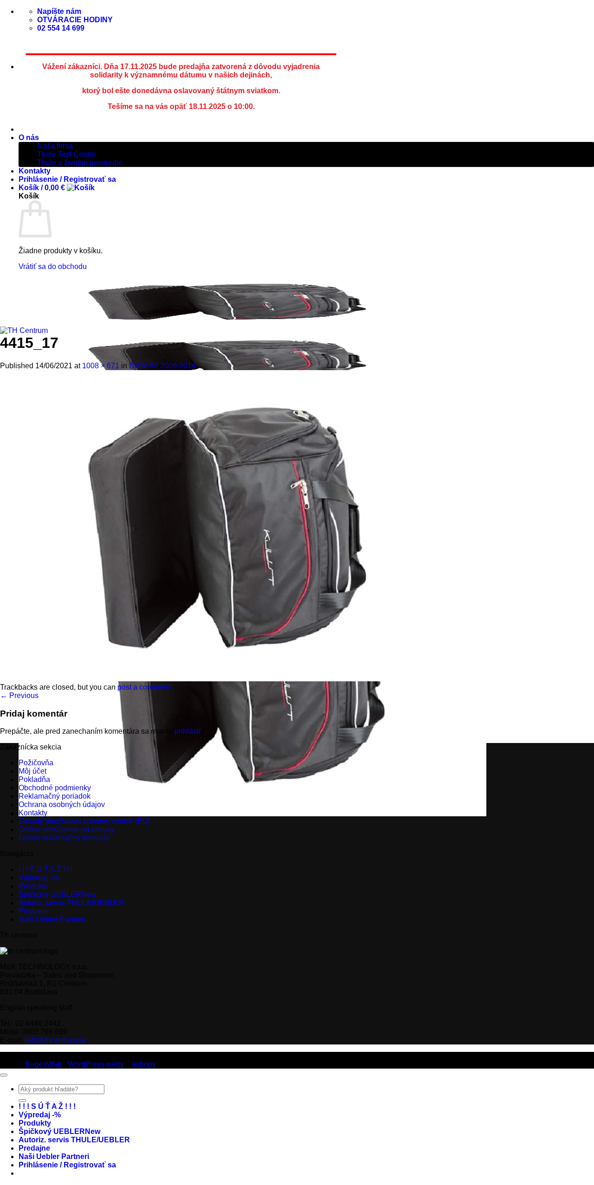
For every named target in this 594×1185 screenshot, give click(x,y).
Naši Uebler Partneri (52, 919)
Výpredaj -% (39, 878)
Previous (19, 695)
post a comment (143, 687)
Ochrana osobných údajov (62, 804)
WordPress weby (96, 1064)
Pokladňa (34, 779)
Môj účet (32, 771)
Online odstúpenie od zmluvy (66, 829)
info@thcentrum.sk (55, 1040)
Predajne (34, 911)
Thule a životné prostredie (80, 163)
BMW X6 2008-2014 (162, 366)
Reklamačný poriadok (54, 796)
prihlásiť (187, 731)
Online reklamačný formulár (64, 838)
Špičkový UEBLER (50, 894)
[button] (57, 188)
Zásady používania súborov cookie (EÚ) (84, 821)
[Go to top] (3, 1075)
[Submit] (22, 1100)
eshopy (144, 1064)
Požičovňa (36, 763)
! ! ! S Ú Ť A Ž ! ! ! (45, 869)
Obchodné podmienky (55, 788)
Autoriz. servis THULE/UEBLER (71, 903)
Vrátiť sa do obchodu (53, 266)
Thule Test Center (66, 154)
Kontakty (35, 171)
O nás (29, 137)
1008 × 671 (100, 366)
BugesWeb (43, 1064)
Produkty (33, 886)
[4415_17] (234, 679)
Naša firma (55, 146)
